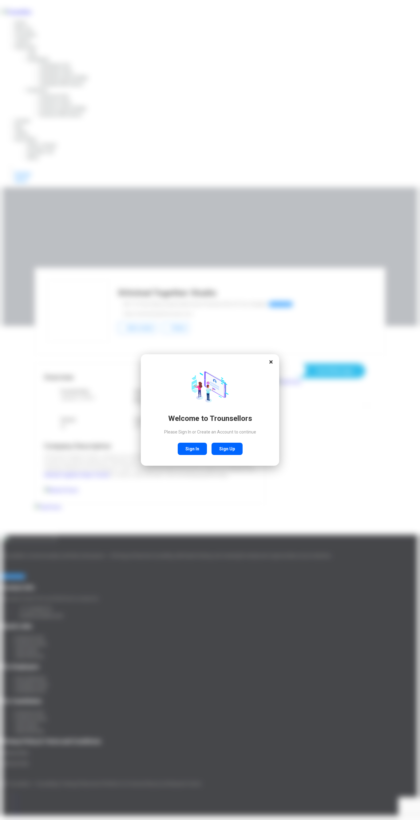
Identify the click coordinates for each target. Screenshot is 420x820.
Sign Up (227, 448)
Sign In (192, 448)
